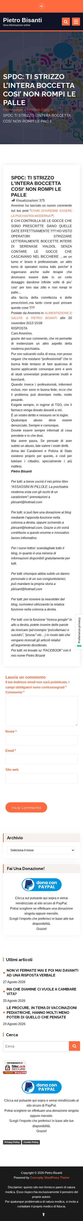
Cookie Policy (31, 1142)
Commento (14, 692)
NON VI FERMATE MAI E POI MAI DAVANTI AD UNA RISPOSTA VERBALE (42, 972)
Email (10, 750)
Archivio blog (38, 109)
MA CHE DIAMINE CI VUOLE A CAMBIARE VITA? (41, 991)
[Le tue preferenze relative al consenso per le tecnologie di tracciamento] (79, 632)
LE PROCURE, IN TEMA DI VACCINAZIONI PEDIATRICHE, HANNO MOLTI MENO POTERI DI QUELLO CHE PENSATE (42, 1012)
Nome (11, 731)
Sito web (12, 769)
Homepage (12, 109)
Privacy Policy (12, 1142)
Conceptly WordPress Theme (49, 1177)
